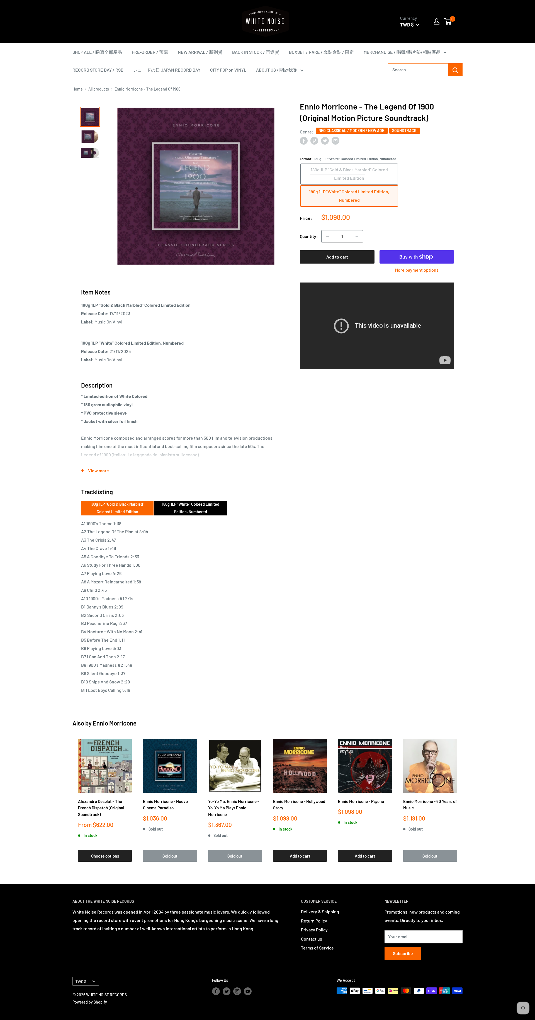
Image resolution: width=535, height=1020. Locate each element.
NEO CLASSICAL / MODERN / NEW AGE (351, 130)
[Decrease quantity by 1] (327, 236)
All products (98, 89)
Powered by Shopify (89, 1002)
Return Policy (314, 920)
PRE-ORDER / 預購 (150, 52)
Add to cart (337, 256)
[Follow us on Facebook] (216, 991)
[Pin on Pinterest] (314, 140)
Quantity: (309, 236)
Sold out (169, 855)
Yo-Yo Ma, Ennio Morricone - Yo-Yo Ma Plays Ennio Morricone (233, 808)
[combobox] (418, 70)
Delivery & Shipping (320, 911)
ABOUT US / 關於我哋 (276, 69)
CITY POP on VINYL (228, 69)
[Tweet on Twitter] (325, 140)
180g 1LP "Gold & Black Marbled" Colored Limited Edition (117, 508)
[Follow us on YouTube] (248, 991)
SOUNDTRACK (404, 130)
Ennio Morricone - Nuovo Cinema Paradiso (165, 804)
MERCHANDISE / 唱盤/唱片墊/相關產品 (402, 52)
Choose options (105, 855)
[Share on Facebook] (304, 140)
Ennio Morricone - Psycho (361, 801)
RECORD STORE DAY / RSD (97, 69)
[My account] (436, 21)
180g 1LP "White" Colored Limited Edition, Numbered (190, 508)
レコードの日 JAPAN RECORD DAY (166, 69)
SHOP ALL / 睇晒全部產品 (97, 52)
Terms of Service (317, 947)
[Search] (455, 70)
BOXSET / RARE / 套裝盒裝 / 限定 (321, 52)
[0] (447, 21)
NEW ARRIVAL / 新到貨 (200, 52)
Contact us (311, 938)
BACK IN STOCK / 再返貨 (255, 52)
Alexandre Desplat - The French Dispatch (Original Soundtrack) (101, 808)
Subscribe (403, 953)
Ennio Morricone (115, 723)
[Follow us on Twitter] (226, 991)
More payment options (417, 269)
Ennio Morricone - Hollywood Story (299, 804)
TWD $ (81, 981)
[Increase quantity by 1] (357, 236)
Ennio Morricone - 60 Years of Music (430, 804)
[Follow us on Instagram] (237, 991)
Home (77, 89)
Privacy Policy (314, 929)
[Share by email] (335, 140)
